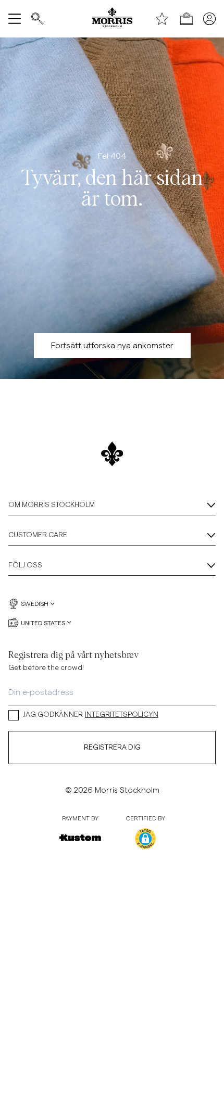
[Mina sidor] (209, 18)
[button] (145, 838)
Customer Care (37, 535)
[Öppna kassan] (186, 18)
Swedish (34, 604)
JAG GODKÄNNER (90, 714)
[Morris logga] (112, 19)
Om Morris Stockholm (51, 505)
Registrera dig (112, 747)
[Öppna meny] (14, 18)
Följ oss (25, 565)
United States (43, 622)
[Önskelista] (162, 18)
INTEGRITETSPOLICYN (121, 714)
